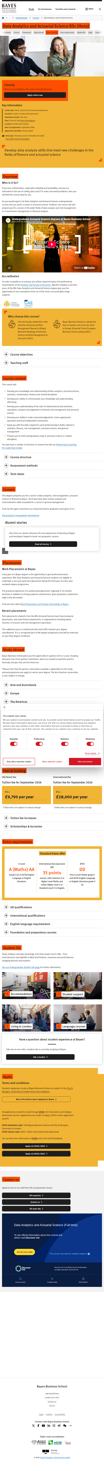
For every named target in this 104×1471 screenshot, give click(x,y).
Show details (90, 753)
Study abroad (39, 32)
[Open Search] (100, 9)
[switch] (39, 744)
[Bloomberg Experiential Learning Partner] (51, 1452)
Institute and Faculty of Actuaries (36, 284)
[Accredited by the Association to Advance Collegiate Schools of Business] (55, 1442)
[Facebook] (38, 1425)
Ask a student (39, 1056)
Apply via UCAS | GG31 (35, 1153)
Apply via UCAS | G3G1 (35, 1146)
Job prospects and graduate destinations (20, 515)
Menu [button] (91, 9)
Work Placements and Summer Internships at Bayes (44, 604)
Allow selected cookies (52, 761)
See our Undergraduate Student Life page (21, 967)
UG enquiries (35, 1195)
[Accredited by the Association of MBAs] (38, 1442)
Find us (52, 1405)
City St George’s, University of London (55, 1457)
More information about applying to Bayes (35, 1099)
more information (28, 120)
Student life (81, 32)
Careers (16, 32)
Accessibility (60, 1414)
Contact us (99, 32)
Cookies (49, 1414)
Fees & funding (52, 32)
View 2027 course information (18, 139)
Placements (26, 32)
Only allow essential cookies (19, 761)
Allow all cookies (85, 761)
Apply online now (35, 95)
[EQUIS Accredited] (67, 1442)
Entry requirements (67, 32)
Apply (90, 32)
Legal (41, 1414)
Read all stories (42, 544)
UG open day (35, 1208)
